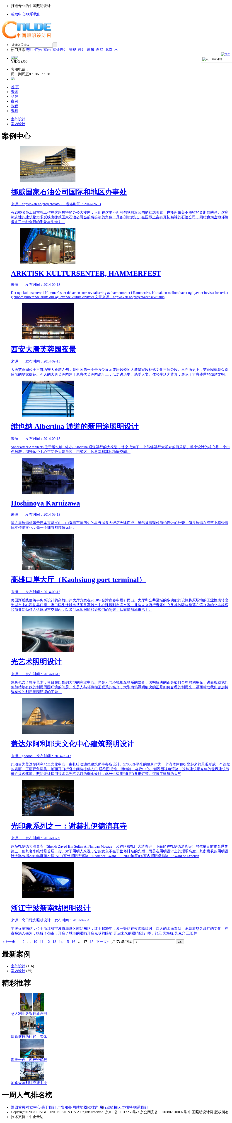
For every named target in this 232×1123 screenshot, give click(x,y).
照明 (29, 50)
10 (35, 942)
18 (91, 942)
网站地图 (79, 1107)
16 (73, 942)
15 (67, 942)
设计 (81, 50)
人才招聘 (125, 1107)
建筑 (90, 50)
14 (60, 942)
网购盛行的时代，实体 (29, 1037)
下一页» (102, 942)
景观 (72, 50)
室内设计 (18, 124)
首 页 (15, 87)
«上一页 (9, 942)
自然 (99, 50)
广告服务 (64, 1107)
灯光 (38, 50)
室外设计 (60, 50)
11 (41, 942)
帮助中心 (18, 14)
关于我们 (48, 1107)
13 (54, 942)
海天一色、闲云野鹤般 (29, 1060)
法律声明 (95, 1107)
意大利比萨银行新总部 (29, 1014)
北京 (108, 50)
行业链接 (110, 1107)
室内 (47, 50)
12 (48, 942)
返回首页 (18, 1107)
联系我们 (33, 14)
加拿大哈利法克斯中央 (29, 1083)
